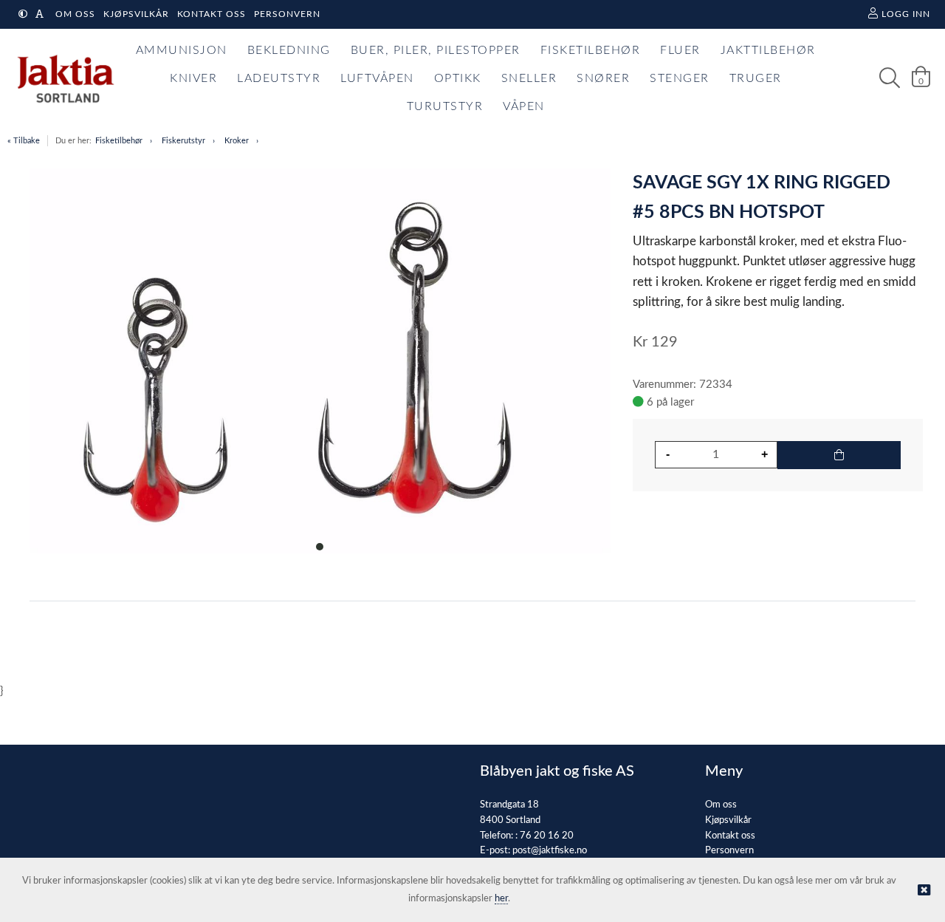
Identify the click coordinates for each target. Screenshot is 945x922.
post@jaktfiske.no (549, 851)
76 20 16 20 (547, 836)
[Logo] (62, 78)
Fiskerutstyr (183, 141)
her (501, 899)
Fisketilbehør (118, 141)
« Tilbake (23, 141)
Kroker (236, 141)
